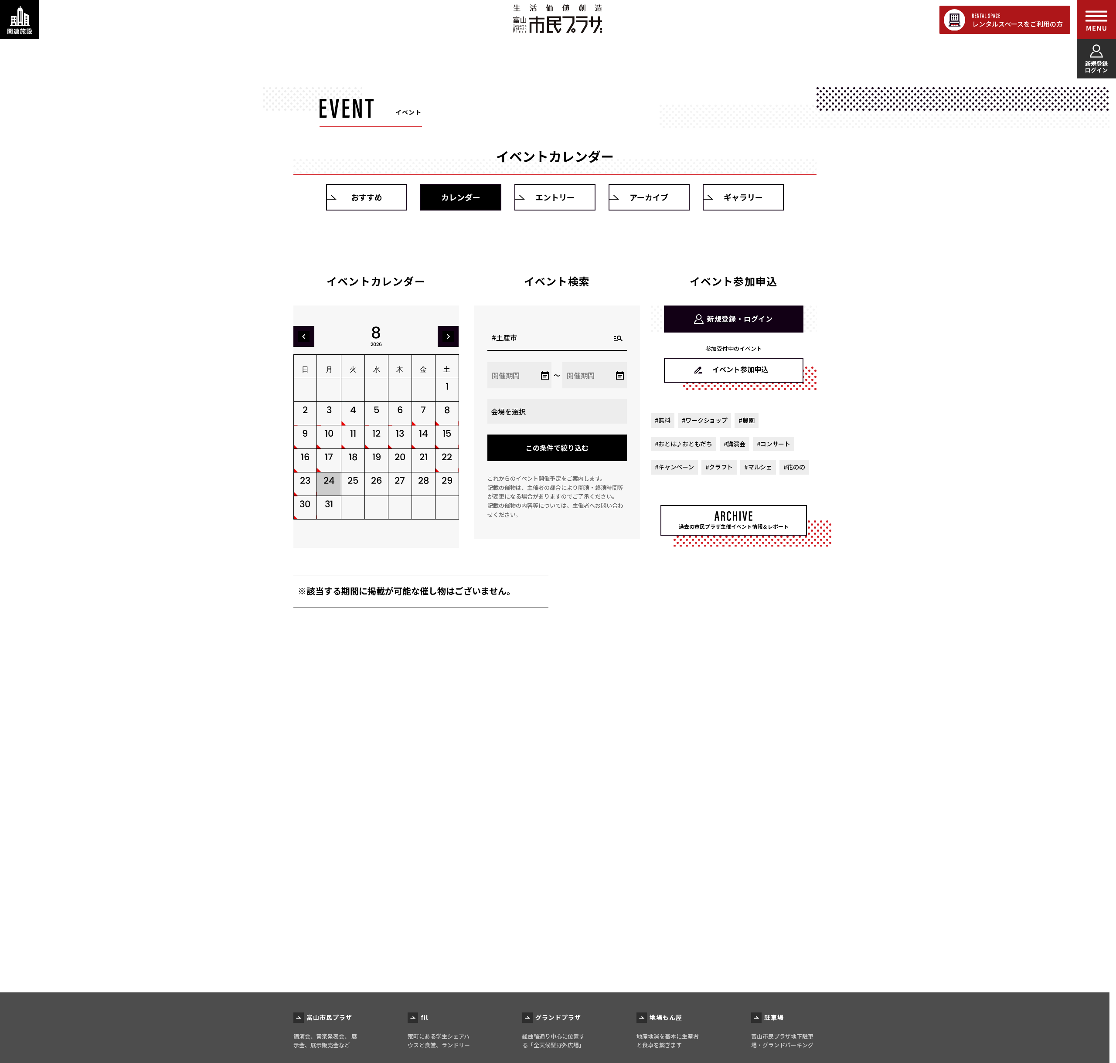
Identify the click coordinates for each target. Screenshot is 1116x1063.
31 (329, 504)
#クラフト (719, 466)
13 (400, 433)
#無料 (662, 420)
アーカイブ (648, 197)
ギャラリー (743, 197)
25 (352, 480)
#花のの (794, 466)
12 (376, 433)
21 (423, 457)
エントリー (555, 197)
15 (446, 433)
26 (376, 480)
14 (423, 433)
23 (305, 480)
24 (329, 480)
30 (304, 504)
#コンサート (773, 443)
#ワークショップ (705, 420)
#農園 (746, 420)
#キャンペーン (674, 466)
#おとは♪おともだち (683, 443)
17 (329, 457)
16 (305, 457)
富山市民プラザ (557, 18)
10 (329, 433)
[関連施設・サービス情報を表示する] (19, 19)
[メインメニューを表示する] (1096, 19)
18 (353, 457)
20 (400, 457)
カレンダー (460, 197)
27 (400, 480)
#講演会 (734, 443)
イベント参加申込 (740, 369)
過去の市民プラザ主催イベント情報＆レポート (734, 526)
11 (353, 433)
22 (447, 457)
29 (447, 480)
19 (376, 457)
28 (423, 480)
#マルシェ (758, 466)
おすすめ (366, 197)
